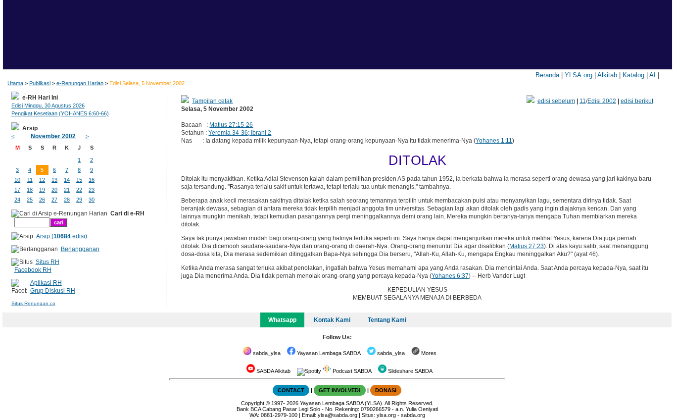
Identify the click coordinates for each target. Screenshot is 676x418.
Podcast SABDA (351, 371)
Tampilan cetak (212, 101)
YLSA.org (578, 75)
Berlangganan (80, 249)
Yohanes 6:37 (450, 275)
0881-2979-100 (279, 415)
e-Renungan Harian (79, 83)
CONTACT (291, 390)
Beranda (547, 75)
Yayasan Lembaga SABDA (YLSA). (342, 403)
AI (652, 75)
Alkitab (607, 75)
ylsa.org (386, 415)
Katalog (633, 75)
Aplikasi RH (46, 282)
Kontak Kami (332, 319)
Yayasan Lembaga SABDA (328, 353)
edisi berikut (637, 101)
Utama (15, 83)
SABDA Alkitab (272, 371)
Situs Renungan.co (33, 303)
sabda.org (413, 415)
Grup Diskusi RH (52, 290)
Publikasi (39, 83)
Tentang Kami (387, 319)
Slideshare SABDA (409, 371)
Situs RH (47, 262)
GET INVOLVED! (340, 390)
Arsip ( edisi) (61, 236)
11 (582, 101)
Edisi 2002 (601, 101)
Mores (428, 353)
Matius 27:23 (526, 246)
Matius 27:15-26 (231, 124)
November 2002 (53, 136)
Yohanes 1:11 (494, 140)
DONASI (385, 390)
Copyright (252, 403)
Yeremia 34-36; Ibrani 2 (239, 132)
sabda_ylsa (266, 353)
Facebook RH (32, 269)
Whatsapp (282, 319)
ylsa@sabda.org (337, 415)
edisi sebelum (556, 101)
